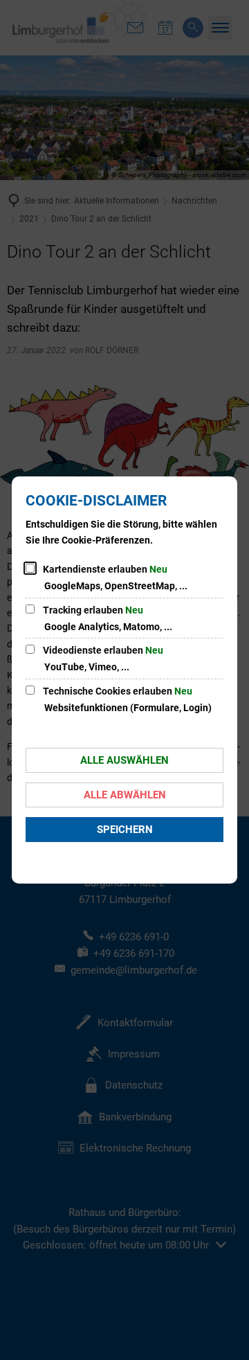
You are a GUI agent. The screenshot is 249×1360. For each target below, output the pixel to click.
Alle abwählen (125, 795)
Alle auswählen (124, 760)
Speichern (125, 829)
